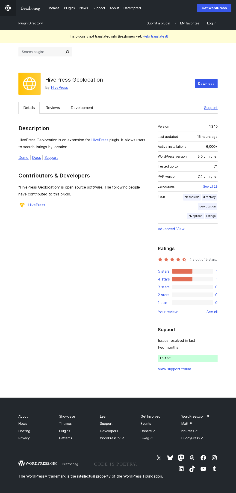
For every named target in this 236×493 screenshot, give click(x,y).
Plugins (64, 431)
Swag (147, 438)
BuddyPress (192, 438)
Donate (148, 431)
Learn (104, 416)
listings (211, 216)
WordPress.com (195, 416)
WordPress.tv (112, 438)
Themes (65, 423)
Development (82, 107)
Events (146, 423)
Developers (109, 431)
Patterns (65, 438)
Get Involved (150, 416)
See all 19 (210, 186)
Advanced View (171, 229)
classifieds (192, 197)
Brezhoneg (70, 464)
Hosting (24, 431)
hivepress (195, 216)
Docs (36, 157)
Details (29, 107)
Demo (23, 157)
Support (211, 107)
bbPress (189, 431)
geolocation (207, 206)
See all (212, 312)
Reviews (53, 107)
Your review (168, 312)
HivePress (59, 87)
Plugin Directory (30, 23)
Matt (186, 423)
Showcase (67, 416)
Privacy (24, 438)
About (23, 416)
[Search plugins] (67, 51)
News (22, 423)
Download (206, 84)
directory (209, 197)
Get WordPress (214, 8)
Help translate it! (155, 36)
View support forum (174, 369)
